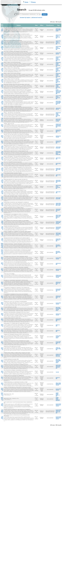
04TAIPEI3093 (2, 125)
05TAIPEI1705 (2, 269)
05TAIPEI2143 (2, 290)
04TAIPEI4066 (2, 142)
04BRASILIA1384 (2, 36)
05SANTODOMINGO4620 (2, 246)
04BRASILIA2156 (2, 64)
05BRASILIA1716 (2, 158)
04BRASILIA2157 (2, 70)
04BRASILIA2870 (2, 103)
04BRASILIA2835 (2, 97)
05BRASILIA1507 (2, 147)
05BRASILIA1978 (2, 164)
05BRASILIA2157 (2, 175)
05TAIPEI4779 (2, 361)
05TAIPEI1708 (2, 276)
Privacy (33, 2)
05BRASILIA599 (2, 210)
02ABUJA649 (2, 29)
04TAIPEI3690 (2, 131)
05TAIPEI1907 (2, 283)
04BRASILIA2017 (2, 53)
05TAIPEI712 (2, 378)
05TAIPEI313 (2, 319)
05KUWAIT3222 (2, 223)
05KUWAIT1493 (2, 217)
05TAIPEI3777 (2, 330)
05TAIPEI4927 (2, 366)
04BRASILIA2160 (2, 75)
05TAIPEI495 (2, 372)
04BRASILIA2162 (2, 81)
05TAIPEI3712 (2, 325)
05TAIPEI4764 (2, 355)
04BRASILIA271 (2, 92)
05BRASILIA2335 (2, 181)
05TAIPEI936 (2, 389)
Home (26, 2)
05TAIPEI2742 (2, 297)
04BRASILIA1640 (2, 42)
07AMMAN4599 (2, 418)
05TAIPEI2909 (2, 303)
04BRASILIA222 (2, 86)
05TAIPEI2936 (2, 308)
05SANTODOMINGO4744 (2, 252)
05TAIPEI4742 (2, 348)
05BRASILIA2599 (2, 192)
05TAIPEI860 (2, 384)
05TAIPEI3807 (2, 336)
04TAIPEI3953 (2, 136)
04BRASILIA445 (2, 115)
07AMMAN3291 (2, 411)
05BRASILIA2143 (2, 169)
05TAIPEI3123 (2, 314)
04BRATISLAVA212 (2, 120)
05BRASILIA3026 (2, 204)
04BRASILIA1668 (2, 48)
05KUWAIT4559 (2, 234)
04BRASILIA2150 (2, 59)
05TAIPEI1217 (2, 258)
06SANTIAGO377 (2, 399)
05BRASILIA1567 (2, 153)
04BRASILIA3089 (2, 109)
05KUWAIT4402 (2, 228)
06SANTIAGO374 (2, 394)
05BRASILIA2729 (2, 198)
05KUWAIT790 (2, 240)
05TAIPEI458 (2, 342)
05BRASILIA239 (2, 187)
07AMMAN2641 (2, 405)
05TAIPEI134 (2, 263)
